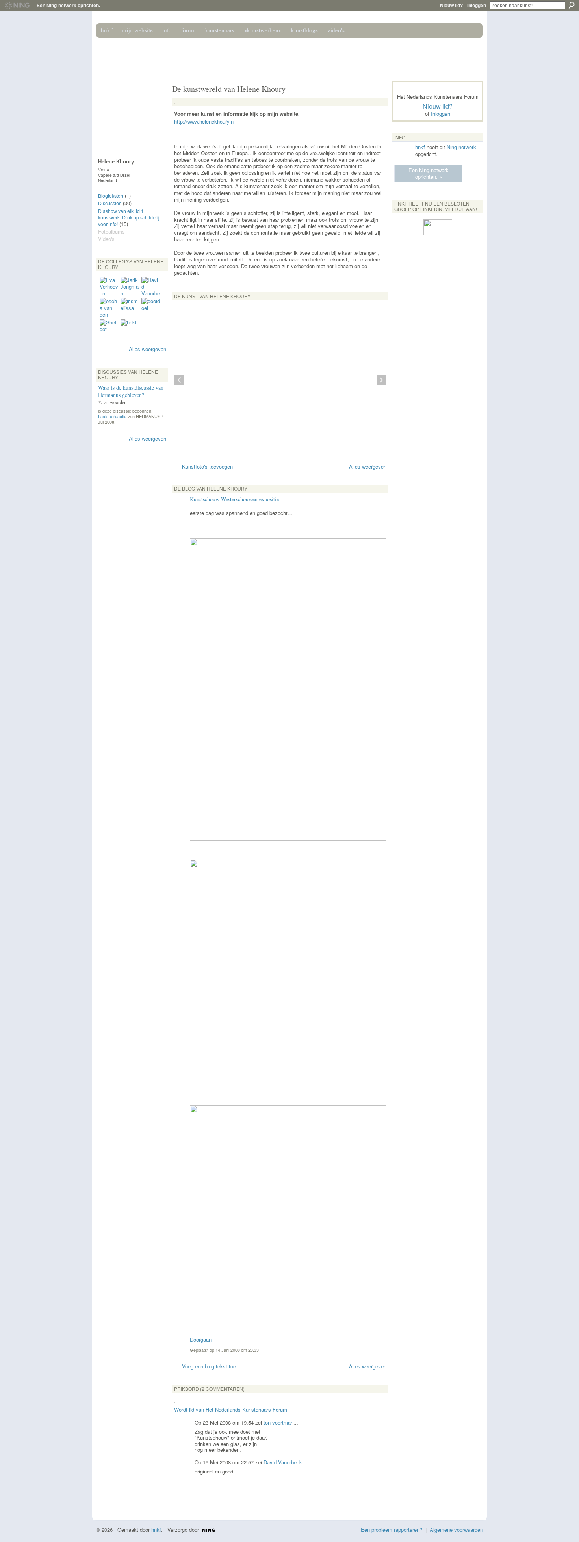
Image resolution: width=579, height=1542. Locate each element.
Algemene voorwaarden (456, 1529)
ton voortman (278, 1422)
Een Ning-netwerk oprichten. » (428, 173)
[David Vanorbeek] (150, 286)
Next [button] (381, 380)
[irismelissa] (130, 307)
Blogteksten (110, 195)
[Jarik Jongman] (130, 286)
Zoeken (571, 5)
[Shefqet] (109, 328)
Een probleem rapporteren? (391, 1529)
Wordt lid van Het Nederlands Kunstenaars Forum (230, 1409)
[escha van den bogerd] (109, 307)
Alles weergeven (147, 349)
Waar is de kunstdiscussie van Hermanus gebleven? (130, 391)
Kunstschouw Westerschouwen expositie (234, 499)
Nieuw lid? (451, 5)
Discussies (109, 203)
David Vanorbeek (283, 1462)
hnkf (420, 147)
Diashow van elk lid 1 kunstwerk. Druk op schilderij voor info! (128, 218)
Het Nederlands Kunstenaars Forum (208, 54)
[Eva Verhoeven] (109, 286)
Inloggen (476, 5)
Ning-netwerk (461, 147)
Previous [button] (179, 380)
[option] (280, 380)
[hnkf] (130, 328)
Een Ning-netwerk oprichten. (68, 5)
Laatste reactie (112, 416)
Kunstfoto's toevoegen (207, 466)
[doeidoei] (150, 307)
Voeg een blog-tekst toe (209, 1366)
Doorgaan (201, 1339)
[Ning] (16, 5)
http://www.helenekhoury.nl (204, 121)
